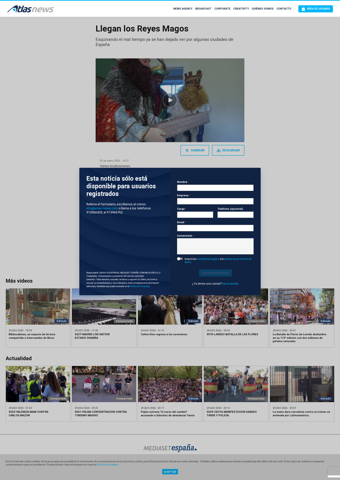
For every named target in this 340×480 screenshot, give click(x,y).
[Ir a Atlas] (30, 8)
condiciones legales (208, 259)
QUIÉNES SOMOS (263, 8)
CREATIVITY (241, 8)
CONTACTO (283, 8)
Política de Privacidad (140, 286)
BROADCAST (203, 8)
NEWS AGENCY (182, 8)
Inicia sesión (230, 283)
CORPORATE (222, 8)
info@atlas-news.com (102, 208)
